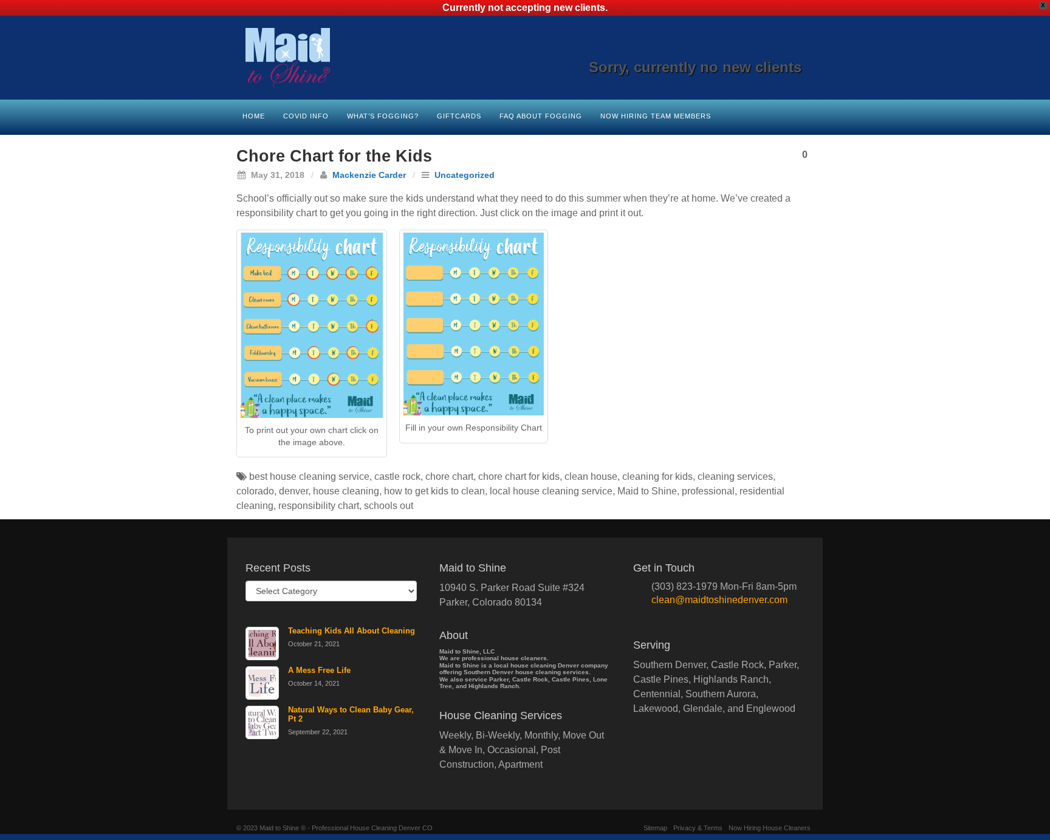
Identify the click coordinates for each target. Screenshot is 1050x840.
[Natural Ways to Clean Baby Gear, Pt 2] (262, 722)
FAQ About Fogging (540, 116)
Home (253, 116)
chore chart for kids (519, 476)
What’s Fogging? (383, 116)
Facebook (727, 50)
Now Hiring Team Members (655, 116)
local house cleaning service (551, 491)
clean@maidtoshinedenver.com (719, 600)
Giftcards (459, 116)
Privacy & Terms (697, 827)
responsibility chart (318, 505)
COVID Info (306, 116)
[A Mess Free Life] (262, 683)
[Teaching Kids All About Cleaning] (262, 643)
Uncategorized (464, 175)
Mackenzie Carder (369, 175)
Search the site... (806, 115)
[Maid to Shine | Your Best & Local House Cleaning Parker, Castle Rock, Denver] (525, 57)
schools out (388, 505)
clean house (590, 476)
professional (708, 491)
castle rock (397, 476)
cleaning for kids (657, 476)
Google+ (744, 50)
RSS (793, 50)
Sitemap (655, 827)
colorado (255, 491)
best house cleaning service (309, 476)
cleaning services (735, 476)
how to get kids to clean (434, 491)
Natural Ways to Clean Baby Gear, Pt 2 (351, 714)
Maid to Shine (647, 491)
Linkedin (760, 50)
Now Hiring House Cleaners (770, 827)
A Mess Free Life (319, 670)
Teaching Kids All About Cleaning (351, 630)
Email (711, 50)
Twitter (776, 50)
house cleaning (346, 491)
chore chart (449, 476)
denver (293, 491)
